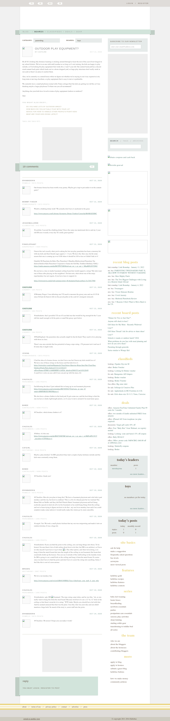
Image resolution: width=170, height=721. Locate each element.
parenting (39, 40)
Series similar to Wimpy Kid (118, 350)
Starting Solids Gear (118, 623)
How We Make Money (119, 678)
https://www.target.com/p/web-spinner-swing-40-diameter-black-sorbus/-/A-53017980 (64, 280)
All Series (114, 629)
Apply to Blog (116, 662)
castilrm (42, 52)
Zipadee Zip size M (122, 364)
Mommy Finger (29, 202)
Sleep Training (116, 619)
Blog (26, 32)
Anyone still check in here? (118, 321)
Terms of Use (36, 706)
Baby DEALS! (118, 437)
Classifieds (54, 32)
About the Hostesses (118, 647)
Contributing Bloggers (119, 650)
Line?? (110, 328)
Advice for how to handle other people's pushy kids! (51, 111)
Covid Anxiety (120, 295)
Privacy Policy (51, 706)
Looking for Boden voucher (125, 370)
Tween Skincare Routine (124, 292)
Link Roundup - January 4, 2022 (131, 285)
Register (143, 3)
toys (79, 40)
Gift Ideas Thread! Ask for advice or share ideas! (126, 331)
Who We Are (115, 640)
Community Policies (118, 681)
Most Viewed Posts (118, 564)
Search (114, 141)
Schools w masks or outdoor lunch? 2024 (123, 338)
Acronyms (114, 561)
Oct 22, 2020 (96, 353)
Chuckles (27, 379)
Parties (113, 610)
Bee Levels (114, 558)
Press (85, 706)
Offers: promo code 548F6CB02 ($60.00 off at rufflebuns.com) (127, 441)
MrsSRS (26, 569)
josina (25, 353)
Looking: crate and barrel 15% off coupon (130, 433)
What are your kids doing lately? (42, 114)
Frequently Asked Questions (121, 554)
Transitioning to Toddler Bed (121, 626)
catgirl (26, 448)
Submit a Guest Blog (118, 668)
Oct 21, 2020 (96, 180)
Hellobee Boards (46, 19)
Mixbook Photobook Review (126, 298)
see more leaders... (137, 474)
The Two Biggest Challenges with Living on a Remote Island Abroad (127, 280)
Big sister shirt (121, 384)
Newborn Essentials (118, 606)
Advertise (75, 706)
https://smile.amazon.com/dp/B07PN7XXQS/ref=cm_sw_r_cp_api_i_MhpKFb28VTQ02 (65, 266)
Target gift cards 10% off (125, 424)
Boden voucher (120, 377)
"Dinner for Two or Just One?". (119, 318)
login (36, 688)
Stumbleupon (70, 166)
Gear (79, 32)
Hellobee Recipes (117, 578)
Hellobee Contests (117, 585)
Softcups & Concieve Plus (124, 387)
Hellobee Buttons (117, 671)
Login (130, 3)
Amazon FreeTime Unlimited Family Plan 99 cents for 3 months (127, 409)
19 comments (31, 166)
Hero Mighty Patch (122, 276)
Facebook (36, 3)
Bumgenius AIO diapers (123, 374)
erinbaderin (28, 180)
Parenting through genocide (118, 347)
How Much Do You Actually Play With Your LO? (48, 109)
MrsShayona (117, 468)
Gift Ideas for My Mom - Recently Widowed (124, 324)
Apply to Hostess (117, 665)
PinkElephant (29, 244)
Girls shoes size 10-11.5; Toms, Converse (129, 394)
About (24, 706)
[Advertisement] (62, 143)
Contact (64, 706)
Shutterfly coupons (122, 446)
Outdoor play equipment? (57, 48)
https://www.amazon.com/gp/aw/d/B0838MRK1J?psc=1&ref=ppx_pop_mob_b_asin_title (66, 580)
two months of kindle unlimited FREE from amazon (127, 414)
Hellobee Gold (116, 575)
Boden (117, 449)
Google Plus (23, 3)
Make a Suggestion (118, 551)
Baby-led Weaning (117, 596)
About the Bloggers (118, 644)
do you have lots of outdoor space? (43, 106)
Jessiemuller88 (30, 223)
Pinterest (45, 3)
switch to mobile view (31, 719)
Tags (125, 141)
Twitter (27, 3)
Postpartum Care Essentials (121, 613)
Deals (69, 32)
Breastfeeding (116, 603)
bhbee (25, 405)
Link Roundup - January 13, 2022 (131, 267)
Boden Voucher (118, 367)
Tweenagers (118, 288)
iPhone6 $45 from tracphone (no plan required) (124, 420)
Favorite (87, 166)
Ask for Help (115, 548)
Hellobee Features (117, 582)
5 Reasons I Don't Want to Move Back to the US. (127, 303)
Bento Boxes (115, 600)
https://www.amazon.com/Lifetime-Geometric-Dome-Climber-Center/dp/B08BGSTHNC (65, 213)
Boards (39, 32)
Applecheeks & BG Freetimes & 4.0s (128, 391)
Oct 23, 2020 (96, 448)
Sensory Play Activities (119, 616)
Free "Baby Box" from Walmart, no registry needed (127, 429)
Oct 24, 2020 (96, 569)
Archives (138, 141)
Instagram (55, 3)
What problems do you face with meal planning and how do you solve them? (127, 342)
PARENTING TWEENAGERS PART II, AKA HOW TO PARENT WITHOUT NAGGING (127, 271)
